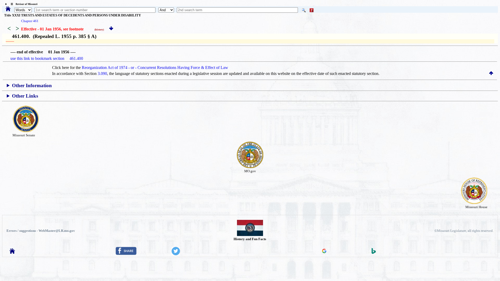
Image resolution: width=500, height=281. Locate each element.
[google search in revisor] (324, 252)
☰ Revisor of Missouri (23, 4)
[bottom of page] (111, 29)
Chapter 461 (30, 21)
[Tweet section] (176, 254)
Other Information (32, 85)
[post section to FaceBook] (126, 253)
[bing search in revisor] (374, 252)
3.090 (102, 73)
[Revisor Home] (12, 252)
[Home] (8, 9)
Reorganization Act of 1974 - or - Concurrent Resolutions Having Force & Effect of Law (155, 67)
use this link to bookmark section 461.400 (46, 58)
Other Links (25, 96)
